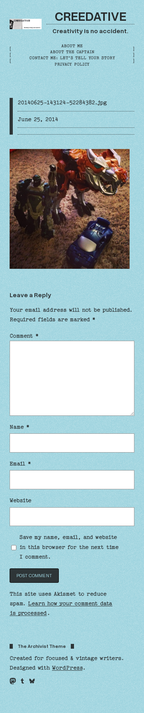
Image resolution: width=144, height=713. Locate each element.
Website (21, 500)
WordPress (67, 668)
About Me (72, 46)
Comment (24, 336)
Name (20, 427)
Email (20, 464)
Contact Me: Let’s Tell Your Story (72, 58)
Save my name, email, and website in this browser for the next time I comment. (69, 547)
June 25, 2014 (38, 119)
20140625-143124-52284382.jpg (62, 102)
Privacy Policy (72, 64)
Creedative (90, 16)
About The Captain (72, 52)
